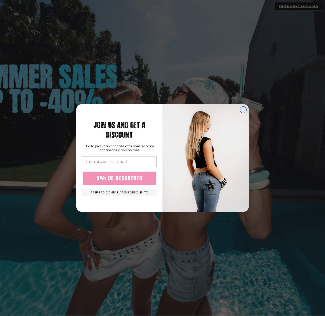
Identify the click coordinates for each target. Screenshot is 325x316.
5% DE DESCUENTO (119, 178)
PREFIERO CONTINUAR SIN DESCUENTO (119, 192)
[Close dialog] (243, 109)
